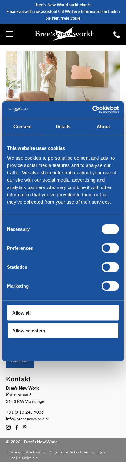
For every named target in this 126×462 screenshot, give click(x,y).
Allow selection (28, 330)
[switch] (110, 248)
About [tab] (103, 126)
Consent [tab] (22, 126)
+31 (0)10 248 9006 (25, 412)
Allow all (21, 312)
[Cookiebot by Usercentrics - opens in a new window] (92, 109)
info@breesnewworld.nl (27, 418)
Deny (17, 348)
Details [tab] (63, 126)
